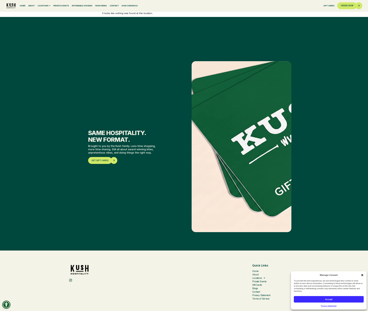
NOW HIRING (101, 6)
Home (22, 6)
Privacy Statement (329, 306)
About (31, 6)
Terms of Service (260, 298)
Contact (114, 6)
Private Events (61, 6)
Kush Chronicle (130, 6)
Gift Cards (328, 6)
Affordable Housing (82, 6)
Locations (43, 6)
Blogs (255, 288)
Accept (328, 299)
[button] (362, 275)
